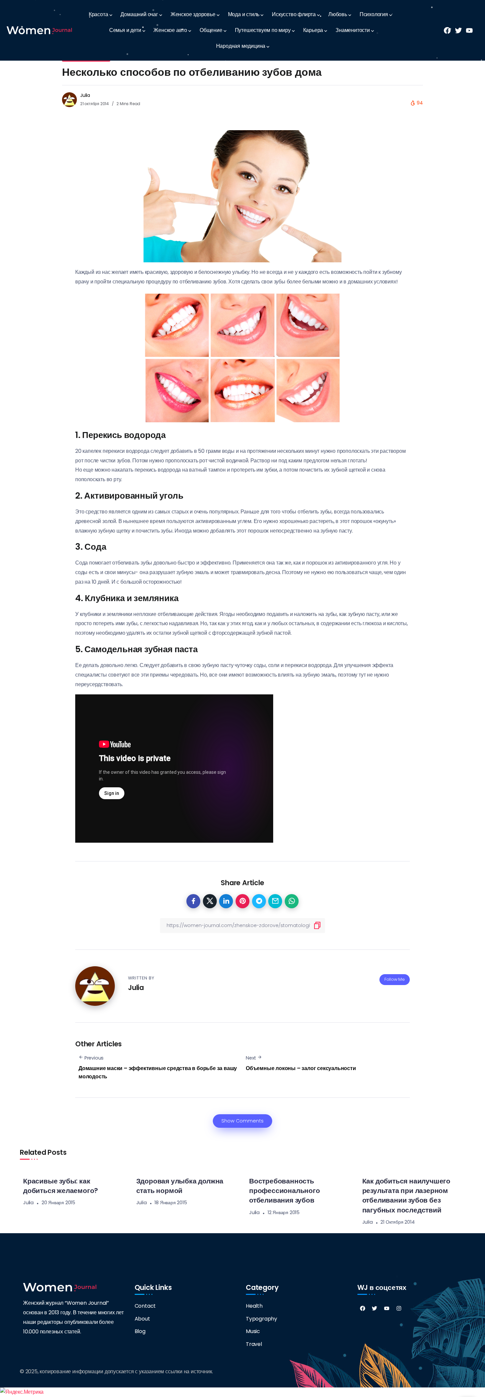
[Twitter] (374, 1308)
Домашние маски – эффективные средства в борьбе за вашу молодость (158, 1072)
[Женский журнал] (39, 30)
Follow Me (394, 979)
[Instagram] (399, 1308)
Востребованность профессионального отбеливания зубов (284, 1190)
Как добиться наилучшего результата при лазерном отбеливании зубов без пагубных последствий (406, 1195)
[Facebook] (362, 1308)
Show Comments (242, 1121)
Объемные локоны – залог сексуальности (301, 1068)
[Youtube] (386, 1308)
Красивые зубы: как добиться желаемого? (60, 1185)
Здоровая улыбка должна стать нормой (180, 1185)
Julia (85, 95)
